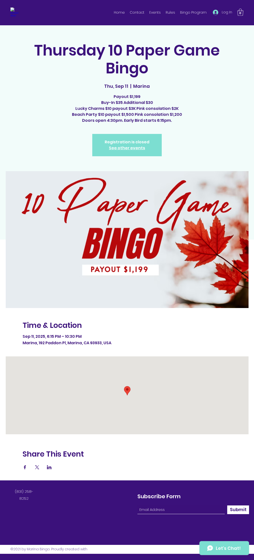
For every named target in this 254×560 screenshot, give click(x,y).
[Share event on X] (37, 467)
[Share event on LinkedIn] (49, 467)
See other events (127, 148)
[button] (240, 12)
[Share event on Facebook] (25, 467)
